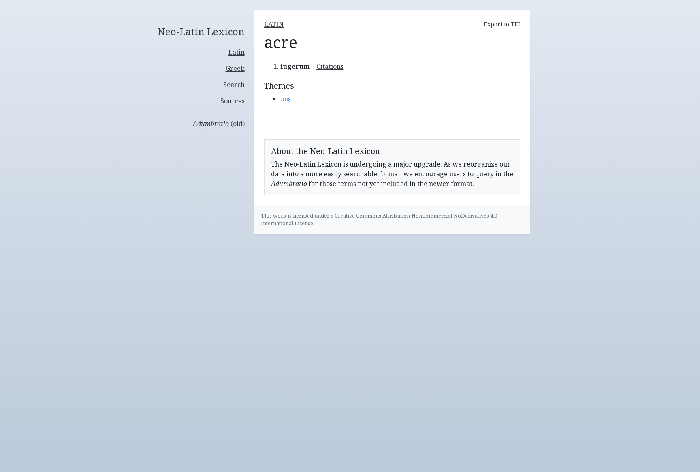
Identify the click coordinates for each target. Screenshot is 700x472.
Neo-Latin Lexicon (201, 32)
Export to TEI (502, 24)
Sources (232, 100)
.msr (287, 98)
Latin (236, 52)
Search (234, 84)
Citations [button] (330, 66)
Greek (235, 68)
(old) (219, 123)
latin (274, 24)
